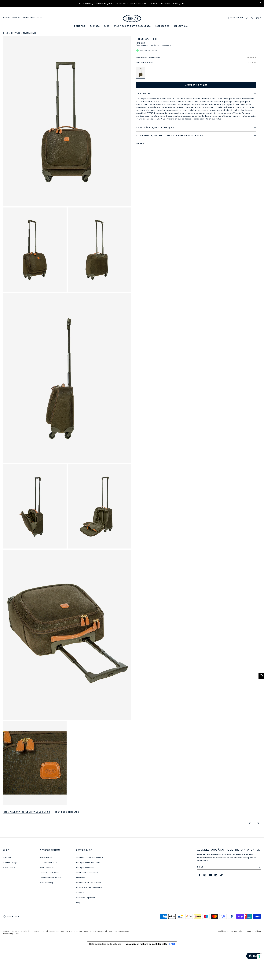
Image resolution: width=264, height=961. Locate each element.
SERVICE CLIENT (84, 850)
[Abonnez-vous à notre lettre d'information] (259, 866)
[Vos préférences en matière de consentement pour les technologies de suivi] (259, 956)
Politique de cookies (85, 868)
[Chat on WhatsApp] (261, 676)
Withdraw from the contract (88, 883)
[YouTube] (210, 875)
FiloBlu (16, 934)
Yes (144, 3)
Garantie (80, 893)
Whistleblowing (46, 883)
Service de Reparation (85, 898)
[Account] (247, 17)
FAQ (78, 903)
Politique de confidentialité (88, 862)
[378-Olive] (140, 72)
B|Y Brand (7, 857)
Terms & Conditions (253, 931)
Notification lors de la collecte (105, 944)
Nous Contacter (47, 868)
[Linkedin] (216, 875)
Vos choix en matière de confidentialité (146, 944)
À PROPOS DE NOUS (50, 850)
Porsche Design (10, 862)
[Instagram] (205, 875)
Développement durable (50, 878)
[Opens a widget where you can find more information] (253, 956)
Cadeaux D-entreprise (49, 872)
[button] (254, 39)
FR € (17, 916)
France (10, 916)
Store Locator (9, 868)
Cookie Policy (223, 931)
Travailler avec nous (48, 862)
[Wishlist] (252, 17)
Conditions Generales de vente (89, 857)
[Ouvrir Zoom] (67, 121)
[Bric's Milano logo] (132, 18)
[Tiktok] (221, 875)
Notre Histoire (46, 857)
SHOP (6, 850)
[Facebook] (199, 875)
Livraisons (80, 878)
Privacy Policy (236, 931)
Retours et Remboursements (89, 888)
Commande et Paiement (87, 872)
